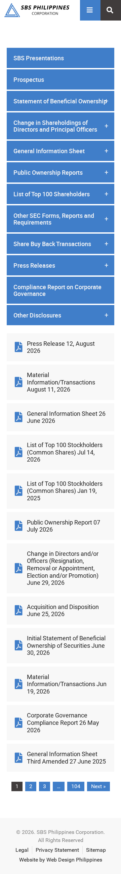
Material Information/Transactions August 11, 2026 (61, 382)
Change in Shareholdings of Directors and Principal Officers (60, 126)
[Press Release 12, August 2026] (18, 347)
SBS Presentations (38, 58)
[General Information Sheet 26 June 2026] (18, 417)
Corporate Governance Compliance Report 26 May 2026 (63, 722)
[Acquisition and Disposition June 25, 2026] (18, 610)
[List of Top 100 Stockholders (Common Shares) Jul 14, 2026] (18, 452)
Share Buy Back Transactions (60, 244)
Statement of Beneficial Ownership (60, 101)
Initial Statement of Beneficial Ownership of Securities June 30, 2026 (66, 645)
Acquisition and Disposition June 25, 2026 (63, 610)
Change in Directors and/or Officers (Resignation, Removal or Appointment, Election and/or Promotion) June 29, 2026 (62, 568)
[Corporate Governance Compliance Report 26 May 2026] (18, 723)
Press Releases (60, 265)
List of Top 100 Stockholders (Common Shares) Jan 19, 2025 (65, 491)
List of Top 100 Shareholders (60, 194)
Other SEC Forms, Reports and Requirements (60, 218)
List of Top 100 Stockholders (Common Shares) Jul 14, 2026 (65, 452)
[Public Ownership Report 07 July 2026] (18, 526)
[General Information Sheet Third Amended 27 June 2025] (18, 758)
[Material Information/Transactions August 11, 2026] (18, 382)
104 (75, 786)
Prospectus (28, 79)
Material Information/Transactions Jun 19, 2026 (67, 684)
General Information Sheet (60, 151)
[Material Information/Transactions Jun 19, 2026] (18, 684)
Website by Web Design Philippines (60, 859)
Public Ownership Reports (60, 172)
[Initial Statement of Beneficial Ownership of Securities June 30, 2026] (18, 645)
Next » (98, 786)
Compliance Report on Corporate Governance (57, 290)
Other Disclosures (60, 315)
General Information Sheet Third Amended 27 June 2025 (66, 757)
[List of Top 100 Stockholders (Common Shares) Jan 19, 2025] (18, 491)
